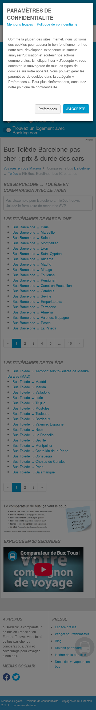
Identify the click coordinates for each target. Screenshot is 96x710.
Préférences (47, 108)
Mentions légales (20, 24)
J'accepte (76, 108)
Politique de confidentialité (57, 24)
